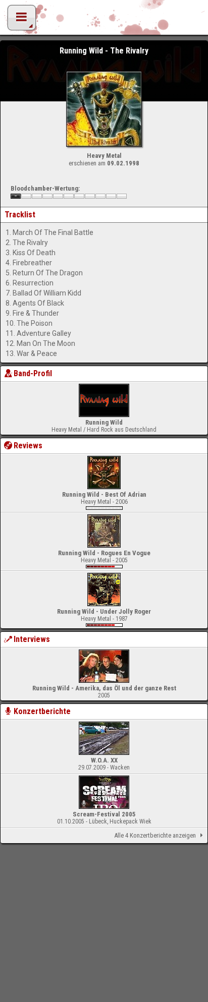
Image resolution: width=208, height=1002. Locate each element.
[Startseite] (104, 20)
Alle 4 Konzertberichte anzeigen (155, 835)
